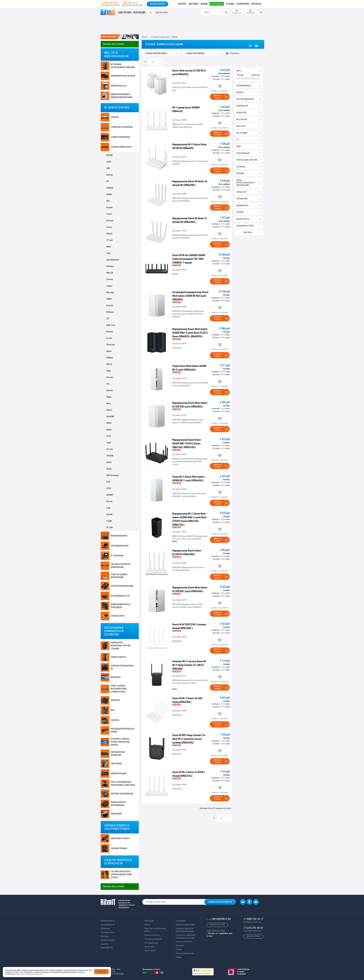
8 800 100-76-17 (130, 2)
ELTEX (108, 488)
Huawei (109, 207)
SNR (108, 168)
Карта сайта (149, 946)
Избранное (236, 13)
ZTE (107, 318)
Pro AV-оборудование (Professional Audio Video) (123, 783)
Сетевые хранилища (120, 137)
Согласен (101, 971)
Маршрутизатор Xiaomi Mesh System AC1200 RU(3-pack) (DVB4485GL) (189, 404)
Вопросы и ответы (152, 935)
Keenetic (109, 305)
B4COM (109, 514)
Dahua (108, 351)
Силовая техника (119, 848)
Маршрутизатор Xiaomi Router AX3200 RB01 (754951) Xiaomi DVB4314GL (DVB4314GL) (186, 443)
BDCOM (109, 155)
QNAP (108, 246)
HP (107, 181)
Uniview (109, 390)
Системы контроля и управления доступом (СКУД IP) (121, 874)
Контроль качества (184, 941)
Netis (108, 403)
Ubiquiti (109, 233)
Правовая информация (185, 924)
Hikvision (110, 266)
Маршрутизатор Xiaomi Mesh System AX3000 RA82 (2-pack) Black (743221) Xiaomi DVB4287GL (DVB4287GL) (190, 332)
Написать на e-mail (217, 924)
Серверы (115, 117)
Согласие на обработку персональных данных (185, 936)
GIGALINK (110, 416)
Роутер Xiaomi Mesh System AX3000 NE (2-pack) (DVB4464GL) (189, 367)
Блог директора (151, 942)
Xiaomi (109, 410)
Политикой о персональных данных (29, 974)
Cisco (108, 253)
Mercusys (110, 292)
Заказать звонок (157, 4)
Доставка (193, 3)
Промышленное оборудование (118, 803)
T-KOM (109, 521)
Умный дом (116, 813)
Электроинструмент (120, 838)
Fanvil (108, 442)
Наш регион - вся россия (131, 12)
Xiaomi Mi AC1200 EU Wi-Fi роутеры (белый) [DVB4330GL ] (189, 626)
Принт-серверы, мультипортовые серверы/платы (119, 688)
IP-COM (109, 527)
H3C (108, 383)
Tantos (108, 462)
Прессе (147, 924)
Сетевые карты (118, 615)
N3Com (109, 501)
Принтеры (115, 700)
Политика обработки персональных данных (185, 929)
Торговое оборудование (122, 793)
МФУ (113, 710)
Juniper (109, 285)
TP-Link (109, 240)
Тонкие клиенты (118, 657)
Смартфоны (116, 763)
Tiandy (108, 468)
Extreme (109, 279)
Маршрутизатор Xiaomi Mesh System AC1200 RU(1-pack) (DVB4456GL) (189, 589)
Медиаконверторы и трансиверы (120, 606)
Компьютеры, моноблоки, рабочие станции (121, 645)
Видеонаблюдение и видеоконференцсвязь (122, 96)
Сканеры (115, 720)
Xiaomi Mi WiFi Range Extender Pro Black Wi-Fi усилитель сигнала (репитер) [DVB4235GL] (188, 739)
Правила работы (107, 920)
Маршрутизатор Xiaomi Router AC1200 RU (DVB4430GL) (186, 552)
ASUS (108, 161)
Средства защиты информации (119, 576)
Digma (108, 429)
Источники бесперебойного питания (123, 66)
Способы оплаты (107, 932)
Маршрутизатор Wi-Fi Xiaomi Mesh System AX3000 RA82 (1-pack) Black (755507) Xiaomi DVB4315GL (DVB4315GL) (189, 519)
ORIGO (108, 423)
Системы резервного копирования (121, 565)
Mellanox (110, 312)
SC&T (108, 436)
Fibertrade (110, 344)
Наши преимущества (185, 953)
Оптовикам (105, 928)
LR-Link (109, 449)
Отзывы (230, 3)
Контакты (256, 3)
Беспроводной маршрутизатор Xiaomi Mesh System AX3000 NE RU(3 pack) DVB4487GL (190, 296)
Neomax (109, 331)
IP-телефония (117, 555)
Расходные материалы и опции (122, 730)
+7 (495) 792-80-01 (110, 2)
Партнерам (149, 920)
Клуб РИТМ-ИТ (107, 947)
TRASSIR (109, 455)
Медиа (178, 957)
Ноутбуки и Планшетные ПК (122, 667)
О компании (242, 3)
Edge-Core (110, 325)
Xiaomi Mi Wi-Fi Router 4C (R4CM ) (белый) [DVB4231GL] (188, 774)
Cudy (108, 508)
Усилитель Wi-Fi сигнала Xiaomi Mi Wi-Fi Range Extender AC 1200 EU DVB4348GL (189, 665)
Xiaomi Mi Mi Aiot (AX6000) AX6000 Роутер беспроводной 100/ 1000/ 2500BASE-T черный (188, 259)
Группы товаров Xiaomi (155, 53)
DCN (108, 481)
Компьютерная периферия (118, 753)
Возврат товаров (108, 940)
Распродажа (216, 3)
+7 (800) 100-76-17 (253, 919)
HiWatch (109, 357)
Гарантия (104, 944)
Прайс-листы (150, 950)
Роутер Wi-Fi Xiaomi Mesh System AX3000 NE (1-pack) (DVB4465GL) (188, 478)
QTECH (109, 364)
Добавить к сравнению (219, 91)
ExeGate (109, 174)
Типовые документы (153, 939)
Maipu (108, 396)
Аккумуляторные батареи (123, 75)
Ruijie (108, 370)
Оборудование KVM (120, 545)
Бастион (109, 220)
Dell (108, 201)
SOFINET (109, 494)
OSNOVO (109, 187)
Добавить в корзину (218, 96)
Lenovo (109, 227)
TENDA (109, 299)
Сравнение (250, 13)
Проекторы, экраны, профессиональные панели (120, 741)
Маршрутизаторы (119, 535)
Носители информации (122, 586)
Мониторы (116, 677)
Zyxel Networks (112, 259)
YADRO (109, 194)
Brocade (109, 377)
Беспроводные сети (120, 595)
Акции (204, 3)
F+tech (109, 214)
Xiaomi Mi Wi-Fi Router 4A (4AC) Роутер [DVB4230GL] (187, 700)
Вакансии (180, 945)
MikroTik (109, 272)
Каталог (182, 3)
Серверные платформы (122, 127)
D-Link (109, 338)
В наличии (234, 53)
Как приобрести (107, 924)
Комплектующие (118, 773)
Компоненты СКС (119, 85)
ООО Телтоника (112, 475)
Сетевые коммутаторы (121, 147)
